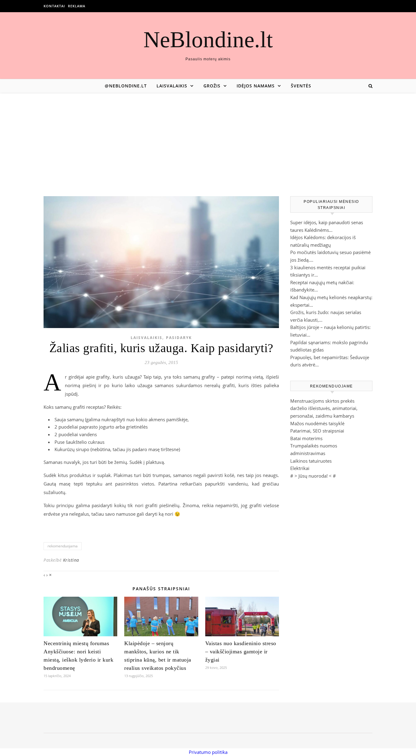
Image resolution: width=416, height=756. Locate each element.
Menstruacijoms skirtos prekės (322, 401)
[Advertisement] (208, 138)
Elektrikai (299, 468)
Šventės (301, 86)
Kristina (71, 560)
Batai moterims (306, 438)
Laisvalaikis (172, 86)
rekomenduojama (63, 546)
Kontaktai (54, 6)
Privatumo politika (208, 752)
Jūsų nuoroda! (313, 476)
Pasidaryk (179, 337)
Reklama (76, 6)
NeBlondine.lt (208, 39)
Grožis (211, 86)
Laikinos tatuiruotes (311, 461)
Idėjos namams (256, 86)
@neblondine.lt (126, 86)
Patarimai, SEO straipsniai (317, 431)
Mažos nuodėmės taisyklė (317, 423)
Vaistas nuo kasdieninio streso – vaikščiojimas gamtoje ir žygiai (240, 651)
